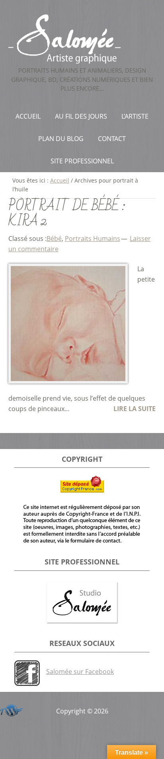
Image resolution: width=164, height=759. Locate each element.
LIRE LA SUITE (134, 408)
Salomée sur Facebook (80, 671)
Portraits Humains (92, 238)
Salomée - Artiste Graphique (82, 39)
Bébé (54, 238)
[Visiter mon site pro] (82, 603)
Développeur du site (10, 708)
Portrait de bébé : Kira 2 (66, 213)
